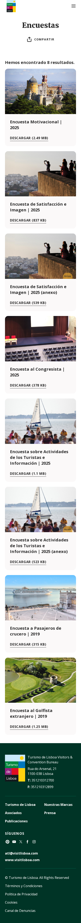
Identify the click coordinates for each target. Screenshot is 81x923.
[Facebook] (27, 841)
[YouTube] (14, 841)
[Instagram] (34, 841)
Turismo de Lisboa (20, 804)
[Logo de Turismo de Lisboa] (11, 6)
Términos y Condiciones (23, 886)
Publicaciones (16, 821)
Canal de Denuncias (20, 910)
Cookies (11, 902)
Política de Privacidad (21, 894)
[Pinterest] (7, 841)
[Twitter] (20, 841)
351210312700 (43, 780)
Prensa (50, 813)
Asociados (13, 813)
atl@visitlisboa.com (21, 853)
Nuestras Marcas (58, 804)
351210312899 (42, 787)
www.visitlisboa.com (22, 860)
